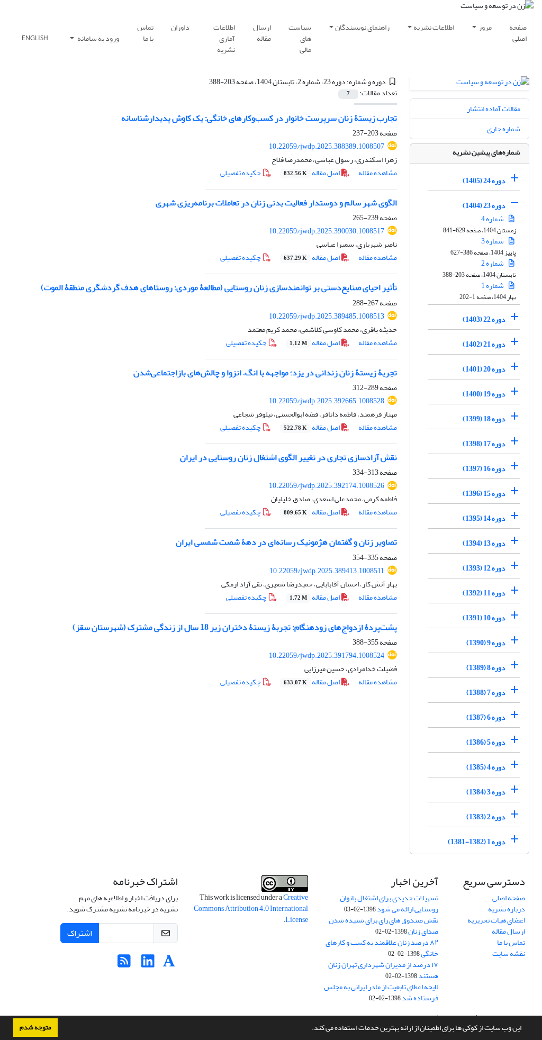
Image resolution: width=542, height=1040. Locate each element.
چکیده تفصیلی (241, 173)
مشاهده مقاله (377, 173)
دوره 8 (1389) (485, 668)
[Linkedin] (148, 964)
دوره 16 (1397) (484, 469)
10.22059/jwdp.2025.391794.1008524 (326, 655)
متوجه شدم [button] (35, 1027)
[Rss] (124, 964)
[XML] (202, 82)
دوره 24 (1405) (484, 181)
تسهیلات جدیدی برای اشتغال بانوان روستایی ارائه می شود (389, 903)
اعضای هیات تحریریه (496, 920)
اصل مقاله (312, 173)
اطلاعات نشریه (433, 27)
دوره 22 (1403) (484, 319)
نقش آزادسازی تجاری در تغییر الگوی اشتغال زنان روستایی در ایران (288, 457)
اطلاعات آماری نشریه (224, 38)
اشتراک (79, 933)
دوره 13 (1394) (484, 543)
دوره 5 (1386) (485, 742)
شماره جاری (503, 129)
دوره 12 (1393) (484, 568)
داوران (180, 27)
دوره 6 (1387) (485, 717)
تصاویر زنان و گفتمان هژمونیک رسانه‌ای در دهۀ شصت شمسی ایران (286, 542)
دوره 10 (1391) (484, 618)
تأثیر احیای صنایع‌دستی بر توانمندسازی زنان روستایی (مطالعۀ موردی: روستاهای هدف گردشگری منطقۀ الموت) (219, 287)
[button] (309, 1028)
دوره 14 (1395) (484, 518)
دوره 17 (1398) (484, 444)
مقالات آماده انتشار (493, 109)
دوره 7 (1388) (485, 692)
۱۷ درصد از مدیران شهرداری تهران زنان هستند (383, 970)
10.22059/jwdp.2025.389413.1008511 (326, 571)
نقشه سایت (508, 953)
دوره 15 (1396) (484, 493)
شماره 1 (493, 285)
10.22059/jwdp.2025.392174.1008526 (326, 485)
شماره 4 (493, 219)
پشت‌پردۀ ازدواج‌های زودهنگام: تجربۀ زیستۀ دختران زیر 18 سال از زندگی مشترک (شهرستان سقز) (235, 627)
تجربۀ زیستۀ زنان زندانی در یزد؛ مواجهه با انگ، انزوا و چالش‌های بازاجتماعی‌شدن (265, 373)
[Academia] (169, 964)
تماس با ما (145, 33)
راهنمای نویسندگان (362, 27)
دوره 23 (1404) (484, 205)
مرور (485, 27)
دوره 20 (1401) (484, 369)
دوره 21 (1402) (484, 344)
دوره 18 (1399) (484, 419)
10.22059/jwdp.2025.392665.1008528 (326, 401)
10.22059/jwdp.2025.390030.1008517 (326, 231)
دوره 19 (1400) (484, 394)
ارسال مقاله (262, 33)
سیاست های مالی (299, 38)
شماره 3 (493, 241)
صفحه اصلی (518, 33)
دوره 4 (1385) (485, 767)
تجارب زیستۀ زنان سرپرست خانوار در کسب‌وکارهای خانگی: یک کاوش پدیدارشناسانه (259, 118)
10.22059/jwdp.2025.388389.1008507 (326, 146)
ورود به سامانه (97, 38)
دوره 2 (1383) (485, 817)
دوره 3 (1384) (485, 792)
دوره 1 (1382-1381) (476, 842)
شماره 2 (493, 263)
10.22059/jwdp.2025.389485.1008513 (326, 316)
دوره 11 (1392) (484, 593)
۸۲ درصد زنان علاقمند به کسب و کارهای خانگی (382, 948)
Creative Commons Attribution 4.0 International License (251, 908)
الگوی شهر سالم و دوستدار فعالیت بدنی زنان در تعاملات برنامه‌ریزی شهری (276, 203)
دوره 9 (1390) (485, 643)
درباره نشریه (506, 909)
